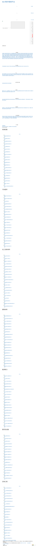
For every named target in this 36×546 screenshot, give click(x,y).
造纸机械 (6, 53)
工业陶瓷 (6, 107)
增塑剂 (12, 74)
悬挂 (18, 116)
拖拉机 (19, 53)
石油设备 (7, 55)
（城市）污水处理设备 (19, 56)
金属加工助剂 (27, 73)
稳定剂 (25, 74)
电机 (18, 58)
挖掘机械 (16, 54)
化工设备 (17, 53)
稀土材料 (13, 91)
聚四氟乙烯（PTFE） (10, 90)
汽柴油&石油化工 (19, 74)
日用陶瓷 (25, 107)
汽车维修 (22, 117)
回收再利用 (14, 57)
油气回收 (4, 57)
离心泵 (4, 58)
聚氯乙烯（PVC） (4, 90)
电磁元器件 (3, 99)
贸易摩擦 (32, 35)
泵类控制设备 (11, 58)
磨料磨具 (20, 90)
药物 (4, 74)
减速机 (24, 53)
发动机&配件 (10, 117)
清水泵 (25, 57)
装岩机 (20, 66)
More (20, 134)
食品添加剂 (10, 75)
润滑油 (11, 116)
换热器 (28, 55)
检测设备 (8, 116)
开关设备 (16, 99)
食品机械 (26, 54)
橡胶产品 (13, 75)
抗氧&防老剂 (17, 73)
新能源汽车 (30, 56)
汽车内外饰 (18, 117)
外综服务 (32, 28)
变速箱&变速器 (15, 117)
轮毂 (15, 116)
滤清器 (22, 116)
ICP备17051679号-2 (23, 542)
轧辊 (26, 55)
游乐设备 (22, 58)
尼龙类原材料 (7, 74)
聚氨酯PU (23, 73)
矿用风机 (10, 66)
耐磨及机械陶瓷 (9, 107)
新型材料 (4, 75)
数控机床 (8, 53)
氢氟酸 (11, 91)
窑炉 (27, 107)
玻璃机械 (13, 54)
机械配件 (3, 53)
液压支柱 (8, 66)
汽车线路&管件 (7, 117)
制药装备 (10, 83)
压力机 (11, 53)
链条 (25, 55)
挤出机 (30, 53)
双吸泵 (6, 58)
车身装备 (27, 116)
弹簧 (28, 54)
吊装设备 (31, 54)
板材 (22, 107)
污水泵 (27, 57)
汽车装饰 (30, 117)
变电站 (21, 99)
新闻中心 (32, 32)
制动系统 (3, 116)
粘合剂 (27, 74)
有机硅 (9, 91)
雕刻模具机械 (14, 53)
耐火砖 (15, 107)
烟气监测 (17, 57)
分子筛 (14, 74)
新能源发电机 (4, 56)
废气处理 (7, 57)
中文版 (32, 6)
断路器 (23, 99)
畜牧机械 (11, 55)
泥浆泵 (20, 58)
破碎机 (15, 66)
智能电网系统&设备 (8, 99)
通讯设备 (21, 54)
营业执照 (12, 540)
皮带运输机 (17, 66)
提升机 (23, 55)
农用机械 (11, 54)
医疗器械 (3, 83)
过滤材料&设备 (10, 57)
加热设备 (24, 54)
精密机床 (26, 53)
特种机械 (22, 53)
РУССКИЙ (32, 19)
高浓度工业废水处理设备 (25, 56)
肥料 (7, 75)
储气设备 (6, 54)
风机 (28, 53)
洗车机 (28, 117)
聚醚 (6, 75)
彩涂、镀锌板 (29, 107)
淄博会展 (14, 540)
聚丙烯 (29, 74)
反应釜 (4, 54)
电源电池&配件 (13, 99)
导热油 (16, 74)
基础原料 (5, 73)
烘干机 (28, 66)
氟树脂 (7, 91)
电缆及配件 (28, 99)
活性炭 (23, 74)
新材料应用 (20, 73)
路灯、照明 (25, 99)
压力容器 (14, 55)
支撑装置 (24, 116)
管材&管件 (20, 107)
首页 (32, 22)
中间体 (8, 73)
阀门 (9, 55)
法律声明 (9, 540)
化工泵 (31, 57)
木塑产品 (8, 108)
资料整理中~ (4, 125)
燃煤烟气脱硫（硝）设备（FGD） (10, 56)
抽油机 (8, 54)
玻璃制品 (13, 107)
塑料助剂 (30, 73)
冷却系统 (29, 116)
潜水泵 (29, 57)
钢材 (10, 108)
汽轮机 (19, 55)
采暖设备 (22, 57)
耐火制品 (18, 107)
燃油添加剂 (25, 117)
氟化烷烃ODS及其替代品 (24, 90)
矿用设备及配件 (4, 66)
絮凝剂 (14, 73)
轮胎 (16, 116)
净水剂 (31, 74)
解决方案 (32, 25)
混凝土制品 (5, 108)
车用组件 (6, 116)
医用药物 (6, 83)
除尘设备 (19, 57)
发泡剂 (10, 74)
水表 (3, 100)
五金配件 (13, 116)
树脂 (12, 73)
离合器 (20, 116)
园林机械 (21, 55)
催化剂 (3, 73)
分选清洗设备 (15, 58)
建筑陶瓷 (3, 107)
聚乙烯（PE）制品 (15, 90)
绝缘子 (5, 100)
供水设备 (16, 55)
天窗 (20, 117)
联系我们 (32, 42)
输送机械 (19, 54)
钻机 (26, 66)
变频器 (19, 99)
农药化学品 (10, 73)
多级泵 (8, 58)
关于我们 (32, 39)
